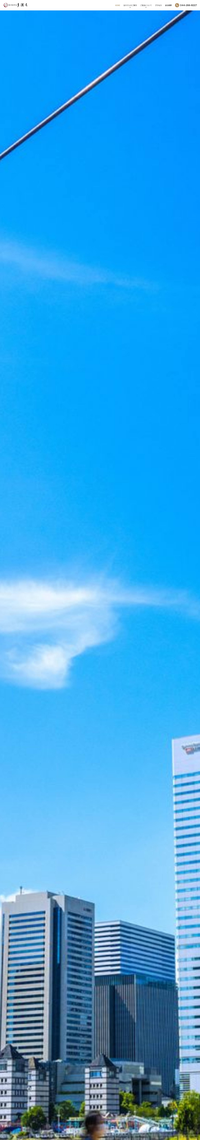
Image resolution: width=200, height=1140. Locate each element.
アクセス (158, 5)
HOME (117, 5)
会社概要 (168, 5)
